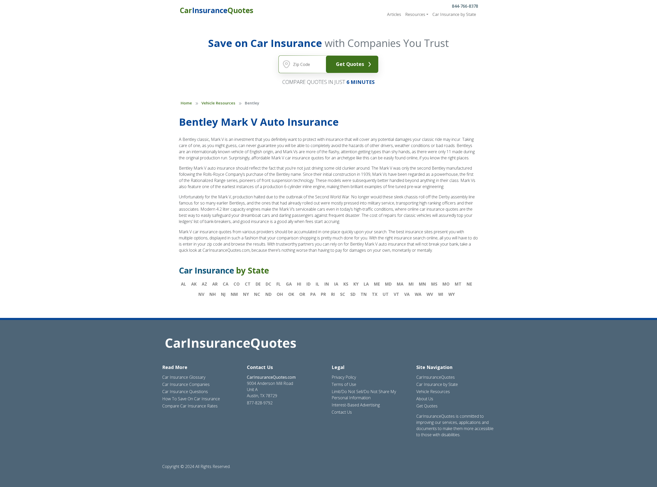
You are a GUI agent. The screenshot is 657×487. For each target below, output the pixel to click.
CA (225, 284)
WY (451, 294)
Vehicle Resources (218, 102)
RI (333, 294)
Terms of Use (344, 384)
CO (237, 284)
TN (364, 294)
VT (396, 294)
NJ (223, 294)
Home (186, 102)
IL (317, 284)
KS (345, 284)
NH (212, 294)
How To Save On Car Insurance (191, 399)
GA (289, 284)
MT (458, 284)
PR (323, 294)
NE (469, 284)
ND (268, 294)
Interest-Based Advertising (356, 405)
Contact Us (342, 412)
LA (366, 284)
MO (446, 284)
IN (326, 284)
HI (299, 284)
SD (352, 294)
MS (434, 284)
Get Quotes (350, 64)
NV (201, 294)
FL (278, 284)
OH (280, 294)
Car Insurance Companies (186, 384)
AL (183, 284)
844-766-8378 (465, 6)
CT (247, 284)
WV (430, 294)
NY (246, 294)
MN (422, 284)
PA (313, 294)
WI (440, 294)
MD (388, 284)
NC (257, 294)
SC (342, 294)
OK (291, 294)
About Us (424, 399)
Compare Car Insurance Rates (190, 406)
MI (411, 284)
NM (234, 294)
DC (268, 284)
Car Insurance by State (437, 384)
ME (377, 284)
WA (418, 294)
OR (302, 294)
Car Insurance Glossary (183, 377)
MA (400, 284)
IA (336, 284)
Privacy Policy (344, 377)
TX (375, 294)
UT (386, 294)
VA (407, 294)
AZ (204, 284)
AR (215, 284)
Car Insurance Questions (185, 391)
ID (308, 284)
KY (356, 284)
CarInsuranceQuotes (435, 377)
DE (258, 284)
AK (194, 284)
